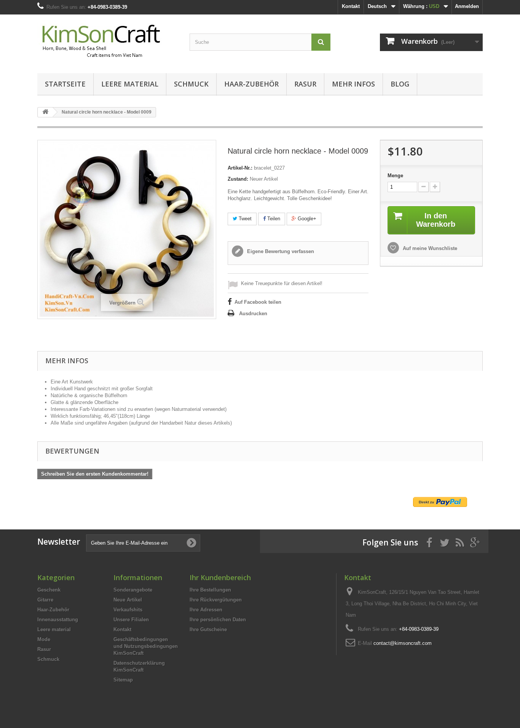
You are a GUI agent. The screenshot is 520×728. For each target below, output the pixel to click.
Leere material (129, 83)
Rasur (305, 83)
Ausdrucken (253, 313)
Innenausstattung (57, 619)
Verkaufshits (127, 610)
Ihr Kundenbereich (220, 577)
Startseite (65, 83)
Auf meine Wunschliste (429, 248)
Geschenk (49, 590)
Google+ (306, 218)
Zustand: (238, 179)
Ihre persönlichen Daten (218, 619)
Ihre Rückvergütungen (216, 600)
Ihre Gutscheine (208, 629)
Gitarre (45, 600)
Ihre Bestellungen (210, 590)
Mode (43, 639)
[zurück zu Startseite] (45, 112)
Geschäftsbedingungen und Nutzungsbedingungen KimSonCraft (145, 646)
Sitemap (123, 680)
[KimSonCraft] (107, 42)
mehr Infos (353, 83)
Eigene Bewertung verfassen (280, 251)
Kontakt (351, 6)
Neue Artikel (127, 600)
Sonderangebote (132, 590)
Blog (400, 83)
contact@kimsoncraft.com (402, 643)
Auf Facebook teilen (257, 302)
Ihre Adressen (206, 610)
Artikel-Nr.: (240, 168)
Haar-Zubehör (251, 83)
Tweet (244, 218)
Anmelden (467, 6)
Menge (395, 175)
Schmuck (191, 83)
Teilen (273, 218)
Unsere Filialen (131, 619)
